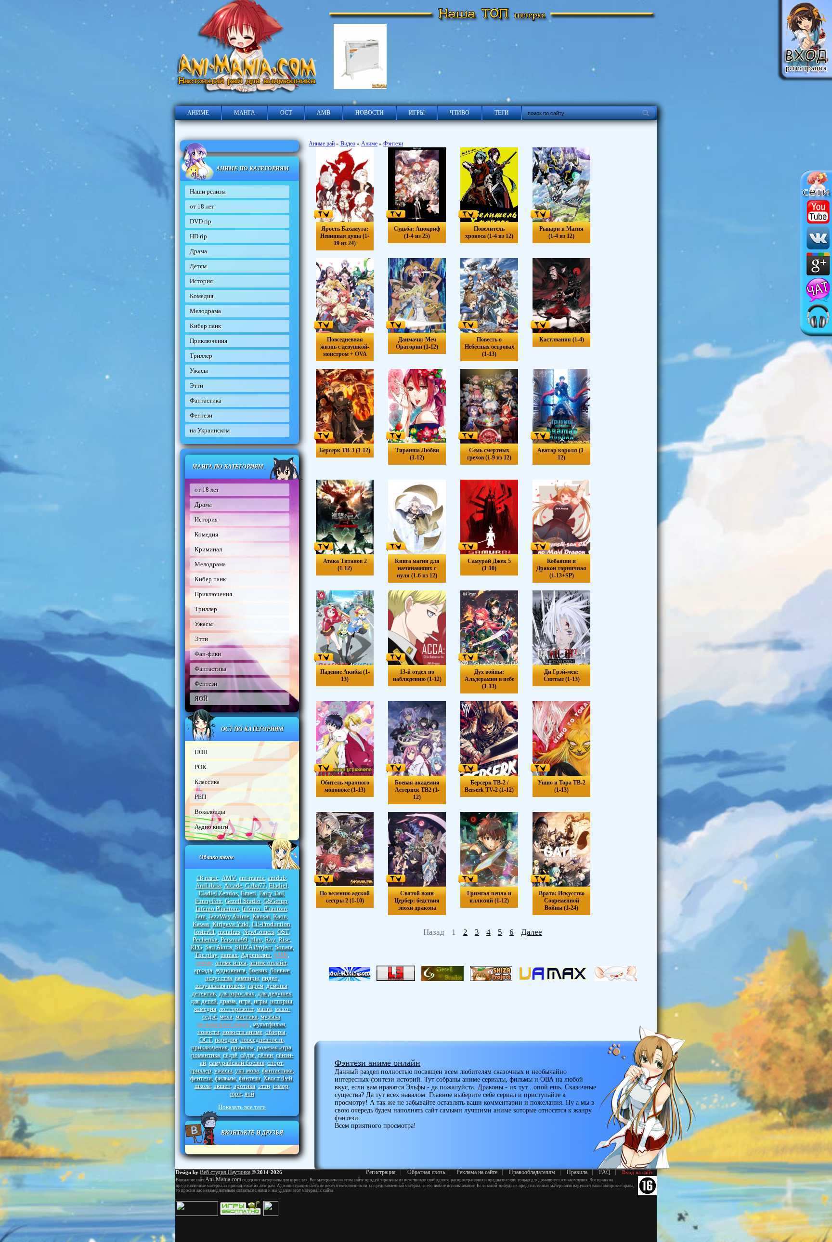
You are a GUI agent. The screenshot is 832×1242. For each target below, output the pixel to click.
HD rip (198, 236)
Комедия (201, 296)
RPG (196, 947)
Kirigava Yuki (230, 924)
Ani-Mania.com (223, 1179)
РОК (201, 767)
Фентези (201, 415)
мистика (246, 1016)
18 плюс (207, 877)
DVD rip (200, 221)
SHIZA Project (253, 947)
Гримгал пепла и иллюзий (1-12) (489, 897)
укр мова (247, 1070)
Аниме (369, 143)
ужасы (223, 1070)
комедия (205, 1008)
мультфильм (269, 1024)
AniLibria (208, 885)
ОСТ (286, 112)
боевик (257, 970)
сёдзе (247, 1055)
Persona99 (234, 939)
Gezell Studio (242, 900)
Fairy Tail (271, 893)
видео (270, 977)
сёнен (265, 1055)
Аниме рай (322, 143)
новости (208, 1031)
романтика (205, 1055)
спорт (275, 1062)
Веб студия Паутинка (225, 1172)
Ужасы (199, 370)
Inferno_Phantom (264, 908)
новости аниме (242, 1031)
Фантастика (205, 400)
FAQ (605, 1172)
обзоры (275, 1031)
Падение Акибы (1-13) (345, 675)
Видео (347, 143)
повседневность (262, 1039)
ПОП (201, 752)
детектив (204, 993)
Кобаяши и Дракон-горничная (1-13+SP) (561, 568)
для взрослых (237, 993)
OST (283, 931)
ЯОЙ (201, 698)
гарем (255, 985)
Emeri (248, 893)
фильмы (225, 1078)
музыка (270, 1016)
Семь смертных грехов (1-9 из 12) (489, 454)
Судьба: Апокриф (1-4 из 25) (417, 232)
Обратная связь (426, 1172)
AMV (228, 877)
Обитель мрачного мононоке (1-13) (345, 786)
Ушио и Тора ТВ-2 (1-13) (561, 786)
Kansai (261, 916)
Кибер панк (205, 325)
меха (226, 1016)
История (201, 281)
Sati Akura (218, 947)
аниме (204, 962)
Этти (196, 385)
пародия (226, 1039)
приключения (209, 1047)
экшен (222, 1085)
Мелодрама (205, 310)
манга (264, 1008)
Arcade (233, 885)
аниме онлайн (267, 962)
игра (245, 1001)
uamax (229, 954)
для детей (204, 1001)
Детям (198, 266)
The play (206, 954)
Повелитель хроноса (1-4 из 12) (489, 232)
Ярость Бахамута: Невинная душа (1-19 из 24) (344, 236)
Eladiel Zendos (218, 893)
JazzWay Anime (228, 916)
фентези (201, 1078)
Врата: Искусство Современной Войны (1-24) (562, 900)
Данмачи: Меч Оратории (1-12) (417, 343)
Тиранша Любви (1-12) (417, 454)
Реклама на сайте (476, 1172)
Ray (270, 939)
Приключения (208, 340)
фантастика (277, 1070)
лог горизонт (236, 1008)
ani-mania (252, 877)
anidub (277, 877)
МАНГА (244, 112)
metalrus (229, 931)
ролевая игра (274, 1047)
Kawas (201, 924)
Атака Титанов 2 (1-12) (345, 565)
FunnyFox (208, 900)
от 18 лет (202, 206)
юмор (280, 1085)
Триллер (201, 355)
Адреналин (256, 954)
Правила (577, 1172)
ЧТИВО (459, 112)
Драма (198, 251)
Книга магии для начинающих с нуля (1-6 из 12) (417, 568)
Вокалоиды (210, 811)
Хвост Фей (277, 1078)
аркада (203, 970)
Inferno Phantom (217, 908)
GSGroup (275, 900)
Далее (531, 932)
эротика (244, 1085)
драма (228, 1001)
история (281, 1001)
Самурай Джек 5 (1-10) (489, 565)
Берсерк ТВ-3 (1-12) (344, 450)
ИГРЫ (417, 112)
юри (236, 1093)
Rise (284, 939)
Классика (207, 781)
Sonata (284, 947)
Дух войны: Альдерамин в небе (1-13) (489, 679)
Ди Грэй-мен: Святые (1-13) (562, 675)
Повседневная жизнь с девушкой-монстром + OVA (344, 346)
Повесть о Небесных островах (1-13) (489, 346)
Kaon (280, 916)
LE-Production (271, 924)
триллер (200, 1070)
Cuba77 (255, 885)
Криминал (208, 549)
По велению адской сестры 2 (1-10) (345, 897)
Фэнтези (393, 143)
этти (264, 1085)
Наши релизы (208, 191)
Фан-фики (208, 653)
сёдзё (230, 1055)
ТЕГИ (501, 112)
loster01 (204, 931)
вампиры (247, 977)
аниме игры (231, 962)
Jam (200, 916)
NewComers (258, 931)
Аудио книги (211, 826)
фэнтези (249, 1078)
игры (260, 1001)
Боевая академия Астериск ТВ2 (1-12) (417, 789)
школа (203, 1085)
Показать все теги (242, 1107)
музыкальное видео (223, 1024)
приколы (242, 1047)
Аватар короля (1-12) (561, 454)
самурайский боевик (236, 1062)
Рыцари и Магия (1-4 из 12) (561, 232)
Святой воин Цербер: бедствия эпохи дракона (417, 900)
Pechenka (205, 939)
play (256, 939)
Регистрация (381, 1172)
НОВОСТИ (369, 112)
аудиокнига (230, 970)
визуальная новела (220, 985)
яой (249, 1093)
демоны (276, 985)
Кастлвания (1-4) (561, 339)
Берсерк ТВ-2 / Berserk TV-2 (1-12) (489, 786)
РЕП (200, 796)
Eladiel (278, 885)
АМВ (323, 112)
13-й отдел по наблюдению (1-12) (417, 675)
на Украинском (210, 430)
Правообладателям (532, 1172)
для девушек (274, 993)
